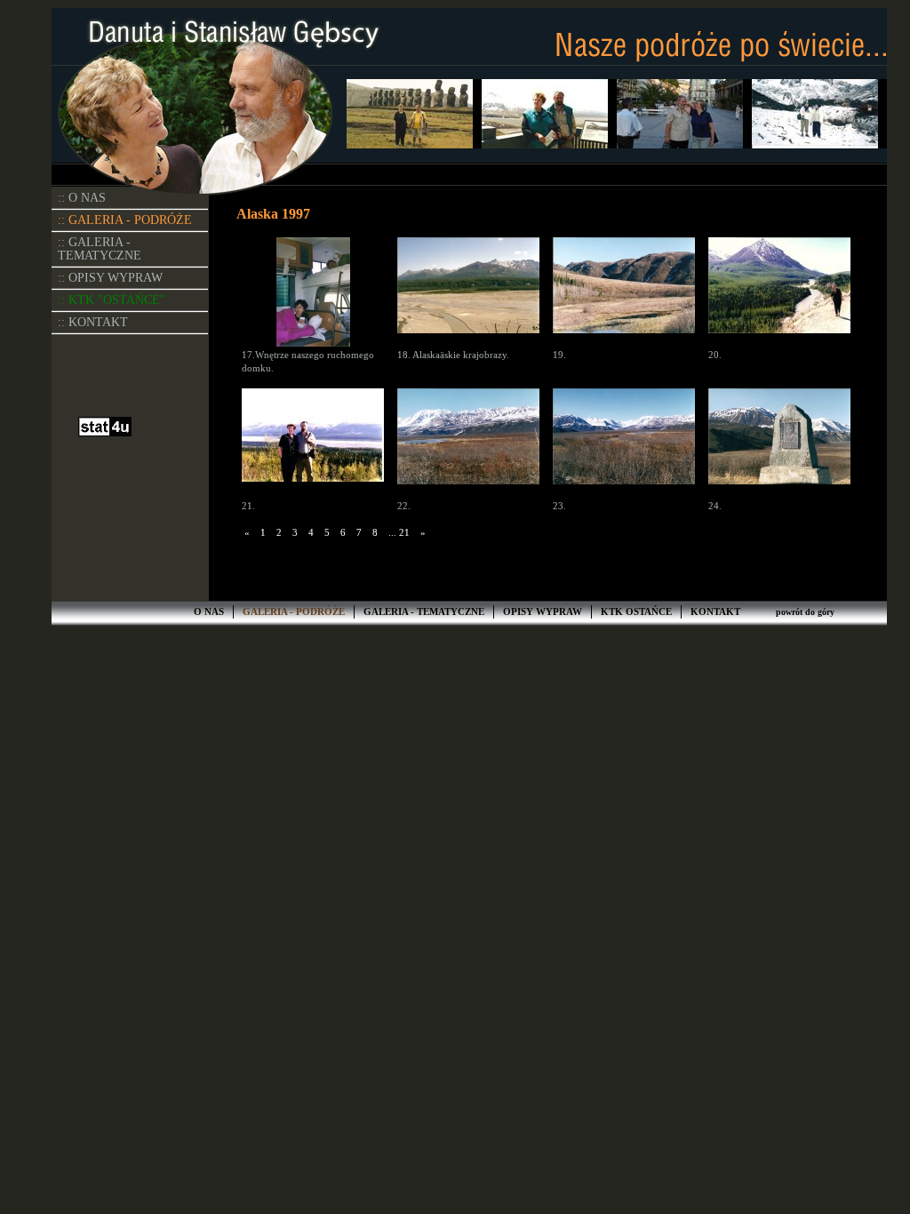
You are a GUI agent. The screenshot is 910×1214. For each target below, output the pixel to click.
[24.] (779, 443)
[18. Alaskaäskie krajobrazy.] (468, 292)
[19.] (624, 292)
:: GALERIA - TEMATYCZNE (99, 249)
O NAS (209, 611)
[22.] (468, 443)
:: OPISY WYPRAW (110, 277)
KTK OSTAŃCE (636, 611)
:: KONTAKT (93, 322)
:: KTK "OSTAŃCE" (111, 300)
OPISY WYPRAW (542, 611)
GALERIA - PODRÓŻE (294, 611)
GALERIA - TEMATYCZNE (423, 611)
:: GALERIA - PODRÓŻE (125, 220)
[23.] (624, 443)
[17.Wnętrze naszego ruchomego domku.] (313, 292)
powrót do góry (805, 612)
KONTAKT (715, 611)
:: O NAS (82, 197)
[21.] (313, 443)
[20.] (779, 292)
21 (404, 532)
